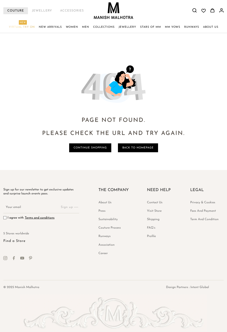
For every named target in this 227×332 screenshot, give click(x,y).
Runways (104, 236)
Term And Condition (204, 219)
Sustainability (108, 219)
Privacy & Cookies (202, 202)
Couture (15, 10)
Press (102, 211)
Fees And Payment (203, 211)
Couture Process (109, 227)
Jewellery (42, 10)
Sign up (67, 207)
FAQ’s (151, 227)
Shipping (153, 219)
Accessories (72, 10)
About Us (105, 202)
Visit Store (154, 211)
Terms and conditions (40, 217)
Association (106, 245)
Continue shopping (90, 147)
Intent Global (199, 287)
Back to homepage (138, 147)
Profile (151, 236)
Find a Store (14, 241)
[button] (72, 27)
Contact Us (154, 202)
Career (103, 253)
